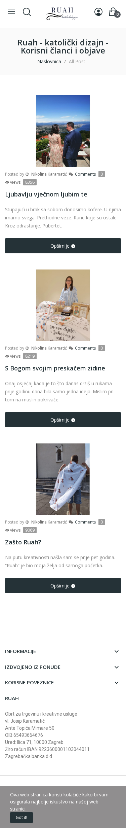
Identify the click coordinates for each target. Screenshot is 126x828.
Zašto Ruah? (23, 542)
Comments (89, 174)
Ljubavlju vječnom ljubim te (46, 194)
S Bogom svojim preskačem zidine (55, 368)
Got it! (21, 817)
